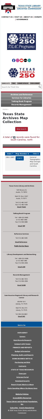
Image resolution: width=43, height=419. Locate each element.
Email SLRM (21, 285)
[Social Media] (29, 61)
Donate (38, 17)
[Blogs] (25, 61)
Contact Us (7, 17)
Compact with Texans (22, 344)
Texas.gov (22, 373)
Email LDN (21, 267)
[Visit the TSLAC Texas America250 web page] (21, 39)
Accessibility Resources (22, 398)
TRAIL (13, 83)
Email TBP (21, 226)
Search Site (6, 83)
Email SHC (21, 316)
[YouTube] (21, 61)
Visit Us (18, 17)
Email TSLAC (21, 207)
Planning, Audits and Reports (22, 355)
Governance (22, 19)
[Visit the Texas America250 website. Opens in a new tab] (21, 72)
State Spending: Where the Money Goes (22, 388)
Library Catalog (23, 83)
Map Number (21, 154)
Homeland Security (22, 381)
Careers (22, 336)
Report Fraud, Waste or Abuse (22, 384)
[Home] (21, 7)
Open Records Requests (22, 340)
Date (9, 154)
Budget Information (22, 351)
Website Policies (22, 394)
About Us (28, 17)
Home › (6, 109)
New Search (21, 129)
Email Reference (21, 242)
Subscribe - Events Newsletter (22, 408)
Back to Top (21, 325)
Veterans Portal (22, 377)
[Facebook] (13, 61)
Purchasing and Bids (22, 362)
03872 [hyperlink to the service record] (19, 158)
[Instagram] (17, 61)
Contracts (22, 366)
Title (35, 154)
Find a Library (34, 83)
